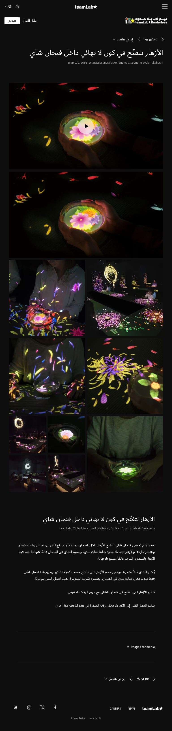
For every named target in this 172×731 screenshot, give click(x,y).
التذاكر (12, 21)
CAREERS (115, 709)
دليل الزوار (30, 21)
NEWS (131, 709)
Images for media (143, 647)
